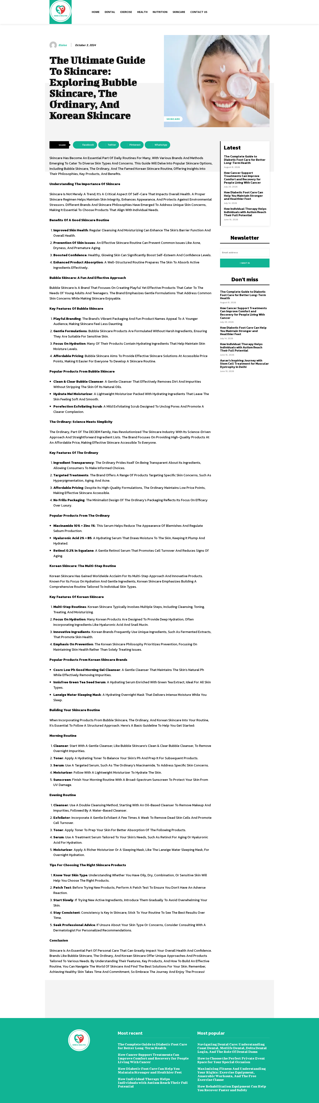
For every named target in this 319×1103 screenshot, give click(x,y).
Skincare (173, 119)
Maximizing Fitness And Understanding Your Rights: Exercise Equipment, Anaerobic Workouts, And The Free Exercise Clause (231, 1074)
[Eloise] (53, 45)
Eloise (63, 45)
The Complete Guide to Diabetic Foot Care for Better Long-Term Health (244, 159)
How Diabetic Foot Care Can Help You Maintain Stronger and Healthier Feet (243, 195)
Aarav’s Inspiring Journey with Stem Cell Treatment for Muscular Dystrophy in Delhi (244, 363)
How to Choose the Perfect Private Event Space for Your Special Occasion (231, 1060)
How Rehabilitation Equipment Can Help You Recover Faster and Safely (231, 1088)
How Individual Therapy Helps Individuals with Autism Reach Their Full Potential (245, 211)
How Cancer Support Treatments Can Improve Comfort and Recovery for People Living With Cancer (242, 178)
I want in (245, 263)
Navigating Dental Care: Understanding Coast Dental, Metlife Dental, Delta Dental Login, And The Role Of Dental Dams (232, 1048)
